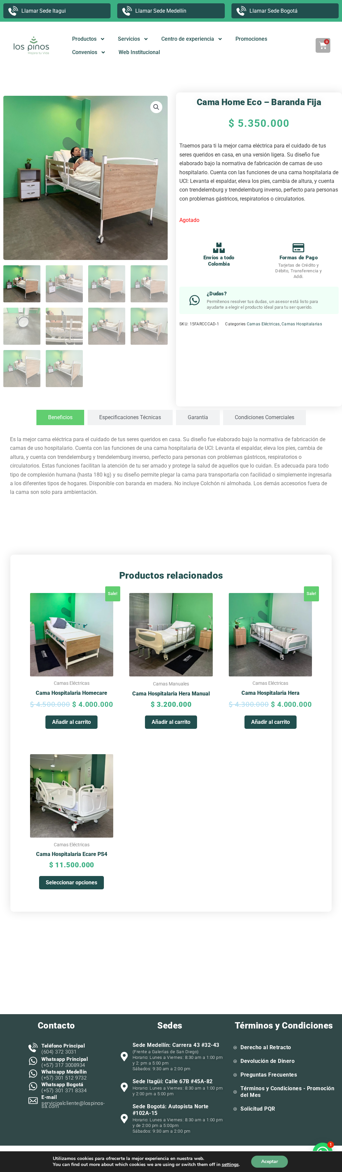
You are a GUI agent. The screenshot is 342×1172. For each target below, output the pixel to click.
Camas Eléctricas (263, 324)
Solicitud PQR (257, 1109)
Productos (84, 39)
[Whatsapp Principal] (33, 1061)
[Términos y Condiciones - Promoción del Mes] (235, 1092)
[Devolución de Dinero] (235, 1061)
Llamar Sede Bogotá (273, 11)
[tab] (60, 417)
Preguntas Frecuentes (268, 1075)
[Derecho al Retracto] (235, 1047)
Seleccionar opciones (71, 882)
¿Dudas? (217, 294)
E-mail (49, 1097)
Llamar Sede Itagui (43, 11)
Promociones (251, 39)
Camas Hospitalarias (302, 324)
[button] (156, 107)
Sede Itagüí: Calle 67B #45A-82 (173, 1081)
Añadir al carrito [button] (71, 722)
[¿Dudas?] (194, 300)
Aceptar (269, 1161)
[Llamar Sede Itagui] (13, 11)
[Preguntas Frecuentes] (235, 1075)
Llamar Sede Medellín (160, 11)
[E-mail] (33, 1100)
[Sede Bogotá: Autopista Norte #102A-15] (124, 1118)
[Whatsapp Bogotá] (33, 1086)
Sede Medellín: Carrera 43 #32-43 (176, 1045)
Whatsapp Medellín (64, 1072)
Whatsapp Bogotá (62, 1085)
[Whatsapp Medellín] (33, 1073)
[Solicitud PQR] (235, 1109)
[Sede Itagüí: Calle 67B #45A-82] (124, 1087)
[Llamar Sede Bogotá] (241, 11)
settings (230, 1165)
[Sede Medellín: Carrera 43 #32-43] (124, 1056)
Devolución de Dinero (267, 1061)
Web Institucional (139, 52)
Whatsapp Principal (64, 1059)
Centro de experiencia (187, 39)
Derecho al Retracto (265, 1047)
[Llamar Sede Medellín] (127, 11)
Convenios (84, 52)
